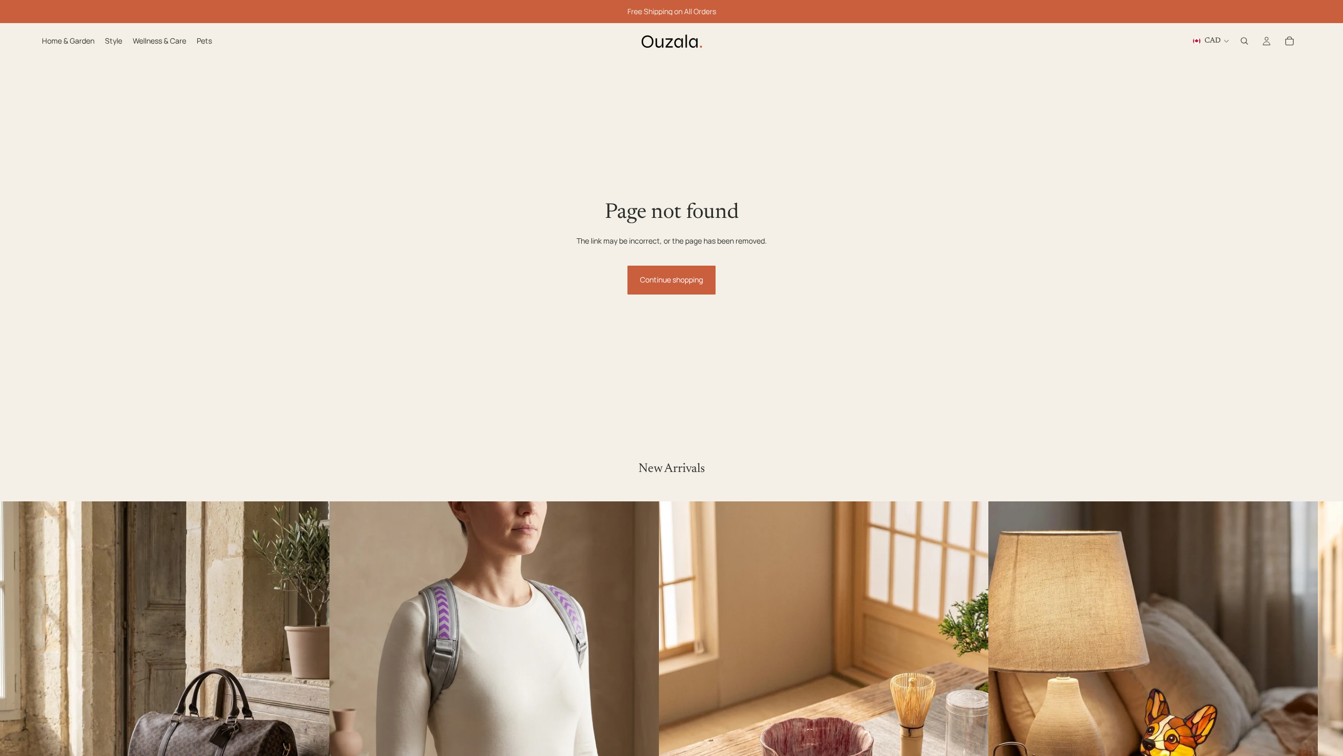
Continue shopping (671, 280)
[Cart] (1289, 40)
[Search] (1244, 40)
